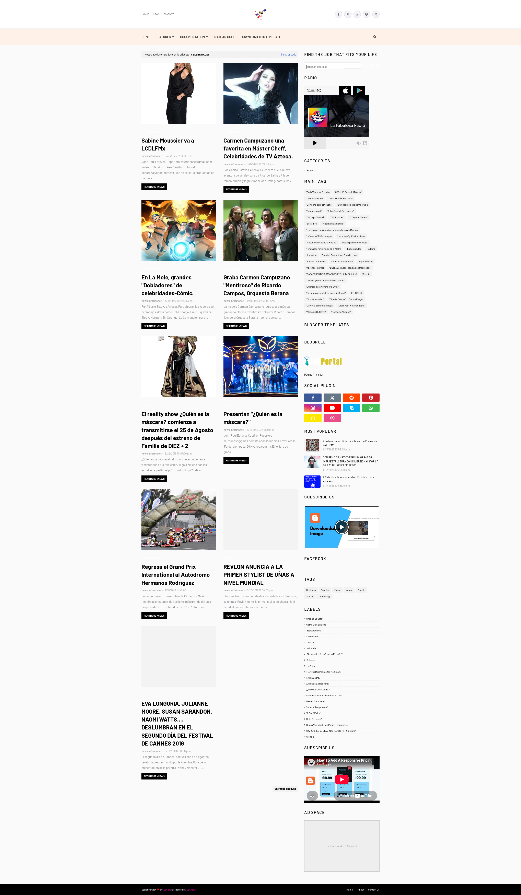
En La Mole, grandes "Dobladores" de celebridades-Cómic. (167, 285)
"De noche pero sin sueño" (319, 204)
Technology (325, 596)
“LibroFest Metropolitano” (351, 305)
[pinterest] (366, 14)
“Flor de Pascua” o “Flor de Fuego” (346, 299)
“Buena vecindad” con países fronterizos (350, 267)
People (361, 590)
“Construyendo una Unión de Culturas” (325, 280)
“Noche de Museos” (341, 311)
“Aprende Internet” (315, 267)
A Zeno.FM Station (314, 150)
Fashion (325, 590)
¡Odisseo (342, 659)
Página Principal (313, 374)
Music (337, 590)
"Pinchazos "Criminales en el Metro (323, 248)
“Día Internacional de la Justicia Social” (326, 292)
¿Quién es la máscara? (342, 683)
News (156, 14)
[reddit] (351, 398)
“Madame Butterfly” (316, 311)
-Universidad (342, 636)
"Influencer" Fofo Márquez (319, 236)
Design (342, 170)
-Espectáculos (353, 248)
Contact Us (374, 889)
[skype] (376, 14)
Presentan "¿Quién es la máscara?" (252, 417)
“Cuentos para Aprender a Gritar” (322, 286)
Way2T (166, 889)
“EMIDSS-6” (356, 292)
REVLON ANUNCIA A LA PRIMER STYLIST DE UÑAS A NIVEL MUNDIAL (258, 574)
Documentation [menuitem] (192, 37)
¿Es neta (342, 665)
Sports (309, 596)
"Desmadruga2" (314, 210)
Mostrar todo (288, 54)
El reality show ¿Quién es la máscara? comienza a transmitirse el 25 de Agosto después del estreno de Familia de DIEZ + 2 (177, 429)
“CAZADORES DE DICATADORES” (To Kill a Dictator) (331, 274)
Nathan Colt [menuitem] (224, 37)
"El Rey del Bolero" (358, 217)
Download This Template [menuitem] (261, 37)
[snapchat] (313, 418)
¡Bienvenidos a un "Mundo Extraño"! (342, 654)
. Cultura (371, 248)
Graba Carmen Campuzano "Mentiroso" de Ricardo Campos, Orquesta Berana (256, 285)
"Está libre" (311, 223)
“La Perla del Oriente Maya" (319, 305)
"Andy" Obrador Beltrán (317, 192)
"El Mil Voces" (337, 217)
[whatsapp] (371, 408)
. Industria (311, 255)
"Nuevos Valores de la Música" (321, 242)
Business (311, 590)
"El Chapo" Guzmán (315, 217)
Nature (349, 590)
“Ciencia (366, 274)
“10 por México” (365, 261)
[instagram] (357, 14)
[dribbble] (332, 418)
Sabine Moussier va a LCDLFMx (167, 144)
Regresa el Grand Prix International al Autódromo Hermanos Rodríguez (175, 574)
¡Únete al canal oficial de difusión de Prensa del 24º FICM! (350, 443)
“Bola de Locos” (342, 718)
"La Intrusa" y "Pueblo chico (351, 236)
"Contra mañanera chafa (340, 198)
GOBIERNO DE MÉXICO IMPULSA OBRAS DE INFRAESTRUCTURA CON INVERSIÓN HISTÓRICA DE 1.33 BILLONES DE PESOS (350, 461)
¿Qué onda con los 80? (342, 689)
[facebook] (338, 14)
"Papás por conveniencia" (355, 242)
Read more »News (154, 186)
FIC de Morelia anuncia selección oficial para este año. (348, 479)
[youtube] (332, 408)
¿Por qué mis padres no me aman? (342, 671)
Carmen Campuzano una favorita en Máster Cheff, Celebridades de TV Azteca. (258, 148)
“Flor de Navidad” (315, 299)
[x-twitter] (347, 14)
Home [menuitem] (145, 37)
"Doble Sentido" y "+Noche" (340, 210)
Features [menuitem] (163, 37)
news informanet (152, 156)
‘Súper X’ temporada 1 (342, 261)
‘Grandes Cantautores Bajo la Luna (339, 255)
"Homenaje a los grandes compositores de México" (332, 229)
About (361, 889)
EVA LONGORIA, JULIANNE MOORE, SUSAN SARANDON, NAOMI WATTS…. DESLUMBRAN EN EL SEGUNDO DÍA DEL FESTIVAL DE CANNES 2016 (177, 723)
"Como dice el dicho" (342, 624)
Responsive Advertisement (342, 846)
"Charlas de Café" (314, 198)
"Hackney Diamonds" (333, 223)
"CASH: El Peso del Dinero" (348, 192)
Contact (169, 14)
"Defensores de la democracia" (352, 204)
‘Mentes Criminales (316, 261)
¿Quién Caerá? (342, 677)
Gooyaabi (191, 889)
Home (145, 14)
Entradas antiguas (285, 788)
